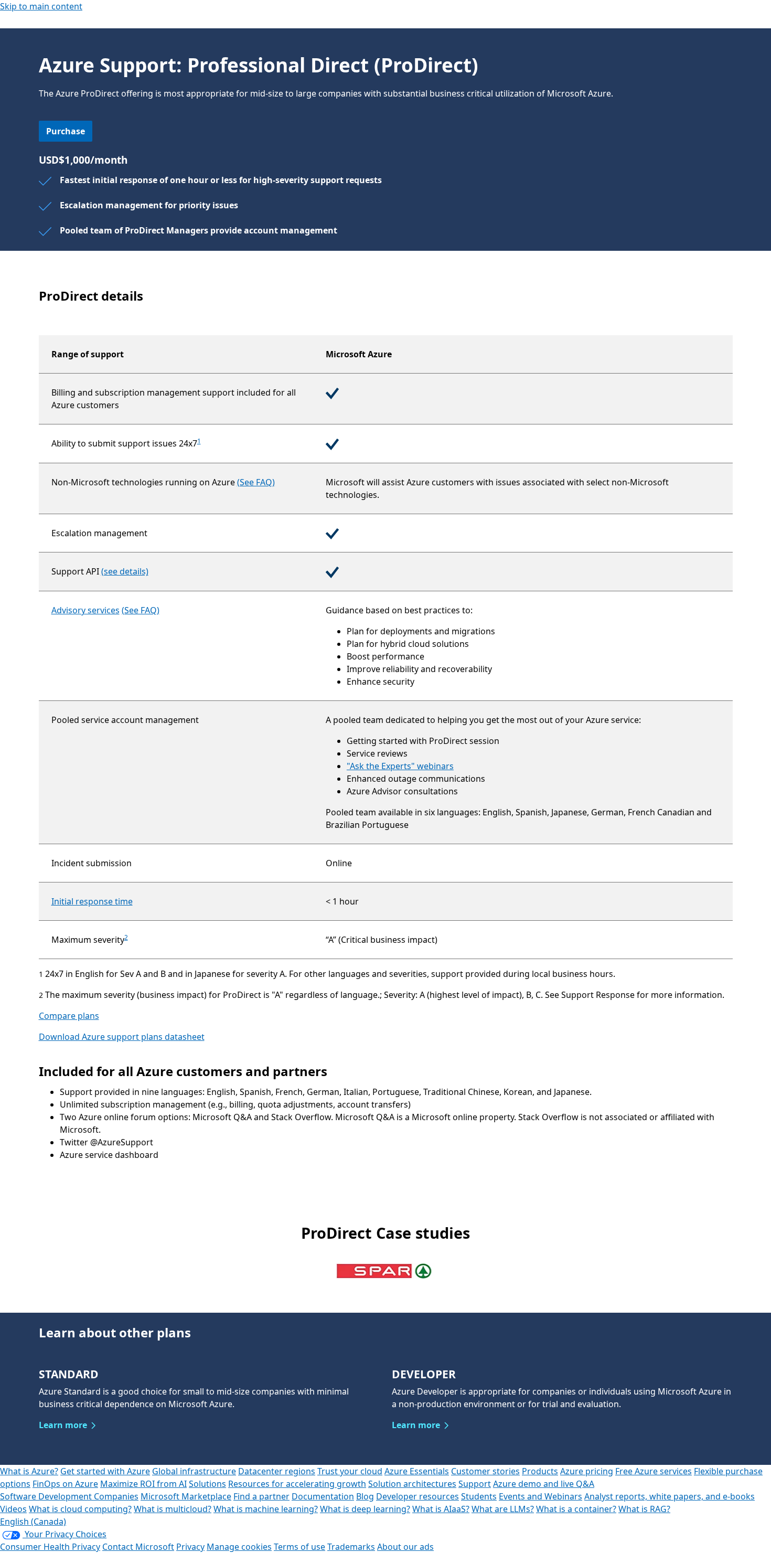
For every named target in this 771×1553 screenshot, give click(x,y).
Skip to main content (41, 6)
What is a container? (576, 1509)
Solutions (207, 1484)
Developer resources (417, 1496)
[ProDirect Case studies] (385, 1270)
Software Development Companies (69, 1496)
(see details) (124, 571)
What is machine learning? (265, 1509)
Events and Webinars (540, 1496)
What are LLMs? (503, 1509)
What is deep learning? (365, 1509)
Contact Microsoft (138, 1546)
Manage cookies (239, 1546)
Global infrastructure (194, 1471)
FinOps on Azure (65, 1484)
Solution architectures (412, 1484)
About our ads (405, 1546)
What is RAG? (644, 1509)
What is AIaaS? (440, 1509)
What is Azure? (29, 1471)
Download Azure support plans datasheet (122, 1037)
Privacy (190, 1546)
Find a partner (261, 1496)
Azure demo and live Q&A (543, 1484)
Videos (13, 1509)
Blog (365, 1496)
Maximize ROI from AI (143, 1484)
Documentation (323, 1496)
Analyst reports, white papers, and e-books (669, 1496)
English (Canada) (33, 1521)
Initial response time (92, 901)
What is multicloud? (172, 1509)
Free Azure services (653, 1471)
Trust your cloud (349, 1471)
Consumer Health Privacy (50, 1546)
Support (474, 1484)
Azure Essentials (416, 1471)
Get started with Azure (105, 1471)
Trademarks (351, 1546)
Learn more (63, 1425)
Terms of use (299, 1546)
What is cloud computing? (80, 1509)
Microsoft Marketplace (186, 1496)
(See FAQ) (256, 482)
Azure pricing (586, 1471)
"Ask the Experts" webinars (400, 766)
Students (479, 1496)
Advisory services (85, 610)
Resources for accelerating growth (297, 1484)
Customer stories (485, 1471)
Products (540, 1471)
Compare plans (69, 1016)
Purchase (65, 131)
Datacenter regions (276, 1471)
